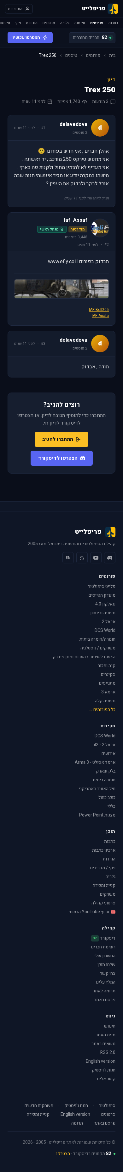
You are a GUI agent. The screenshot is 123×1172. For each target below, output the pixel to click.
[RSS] (82, 557)
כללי (111, 806)
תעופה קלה (105, 700)
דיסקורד (104, 938)
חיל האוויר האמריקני (97, 788)
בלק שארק (105, 771)
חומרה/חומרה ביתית (97, 639)
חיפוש (5, 22)
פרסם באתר (104, 999)
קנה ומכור (106, 665)
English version (100, 1061)
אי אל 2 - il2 (104, 744)
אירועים (108, 753)
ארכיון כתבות (103, 850)
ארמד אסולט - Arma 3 (95, 762)
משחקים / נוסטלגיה (97, 648)
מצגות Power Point (97, 815)
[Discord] (109, 557)
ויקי (18, 22)
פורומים (96, 22)
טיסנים (71, 55)
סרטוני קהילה (103, 903)
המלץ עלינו (105, 982)
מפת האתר (105, 1035)
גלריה (64, 22)
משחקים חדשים (39, 1106)
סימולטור (107, 1106)
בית (112, 55)
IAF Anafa (100, 315)
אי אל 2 (108, 621)
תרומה (77, 1123)
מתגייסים (107, 683)
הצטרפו (63, 1153)
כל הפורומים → (101, 709)
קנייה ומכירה (104, 885)
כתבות (113, 22)
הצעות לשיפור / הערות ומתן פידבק (84, 657)
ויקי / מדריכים (102, 868)
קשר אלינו (106, 1079)
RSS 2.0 (107, 1052)
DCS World (105, 630)
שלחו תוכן (106, 964)
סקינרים (108, 674)
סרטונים (49, 22)
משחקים (107, 894)
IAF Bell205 (99, 309)
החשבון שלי (104, 955)
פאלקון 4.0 (105, 604)
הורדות (32, 22)
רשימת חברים (103, 947)
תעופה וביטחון (102, 613)
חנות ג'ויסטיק (103, 1070)
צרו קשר (107, 973)
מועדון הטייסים (102, 595)
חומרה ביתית (104, 780)
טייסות (79, 22)
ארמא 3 (108, 692)
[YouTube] (96, 557)
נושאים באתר (103, 1043)
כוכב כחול (106, 797)
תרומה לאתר (104, 991)
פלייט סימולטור (101, 586)
